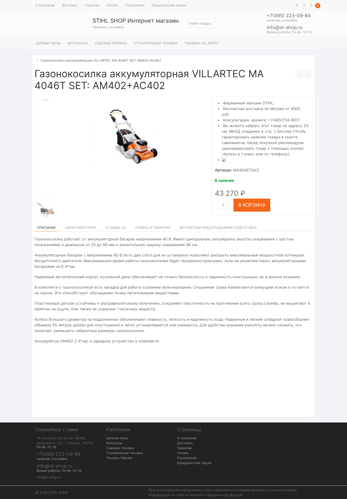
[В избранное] (308, 74)
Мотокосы (78, 43)
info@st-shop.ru (285, 27)
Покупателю (134, 5)
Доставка (69, 5)
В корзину (251, 205)
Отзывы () (116, 228)
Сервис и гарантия (152, 228)
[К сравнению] (300, 74)
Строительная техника (155, 43)
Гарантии (92, 5)
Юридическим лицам (169, 5)
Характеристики (80, 228)
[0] (290, 5)
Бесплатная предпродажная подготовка (218, 228)
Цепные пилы (47, 43)
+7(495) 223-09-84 (289, 15)
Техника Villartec (201, 43)
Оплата (112, 5)
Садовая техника (111, 43)
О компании (45, 5)
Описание (46, 228)
